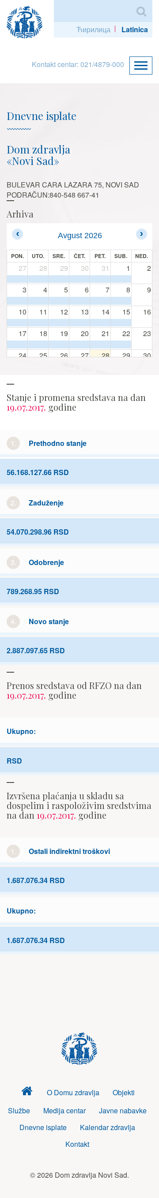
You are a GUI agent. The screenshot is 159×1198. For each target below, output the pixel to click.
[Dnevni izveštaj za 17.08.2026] (17, 344)
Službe (19, 1110)
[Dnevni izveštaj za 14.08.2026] (100, 323)
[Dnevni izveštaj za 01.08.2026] (121, 279)
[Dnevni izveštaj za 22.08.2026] (121, 344)
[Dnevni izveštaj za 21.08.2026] (100, 344)
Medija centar (64, 1110)
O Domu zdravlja (73, 1092)
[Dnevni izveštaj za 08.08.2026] (121, 301)
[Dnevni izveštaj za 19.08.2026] (59, 344)
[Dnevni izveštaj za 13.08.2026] (79, 323)
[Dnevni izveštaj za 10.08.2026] (17, 323)
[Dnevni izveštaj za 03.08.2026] (17, 301)
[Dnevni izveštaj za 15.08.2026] (121, 323)
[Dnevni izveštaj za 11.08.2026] (38, 323)
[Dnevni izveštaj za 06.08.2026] (79, 301)
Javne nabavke (123, 1110)
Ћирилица (93, 29)
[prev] (17, 234)
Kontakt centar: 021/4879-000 (78, 64)
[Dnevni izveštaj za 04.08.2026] (38, 301)
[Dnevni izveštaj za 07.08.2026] (100, 301)
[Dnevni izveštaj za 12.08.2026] (59, 323)
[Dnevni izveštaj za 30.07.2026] (79, 279)
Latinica (134, 29)
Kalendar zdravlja (107, 1127)
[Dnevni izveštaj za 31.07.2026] (100, 279)
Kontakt (77, 1144)
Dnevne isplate (43, 1127)
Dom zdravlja (27, 1093)
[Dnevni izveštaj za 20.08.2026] (79, 344)
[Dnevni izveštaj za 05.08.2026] (59, 301)
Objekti (124, 1092)
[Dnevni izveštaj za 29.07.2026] (59, 279)
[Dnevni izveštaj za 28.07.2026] (38, 279)
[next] (141, 234)
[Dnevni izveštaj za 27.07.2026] (17, 279)
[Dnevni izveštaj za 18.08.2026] (38, 344)
